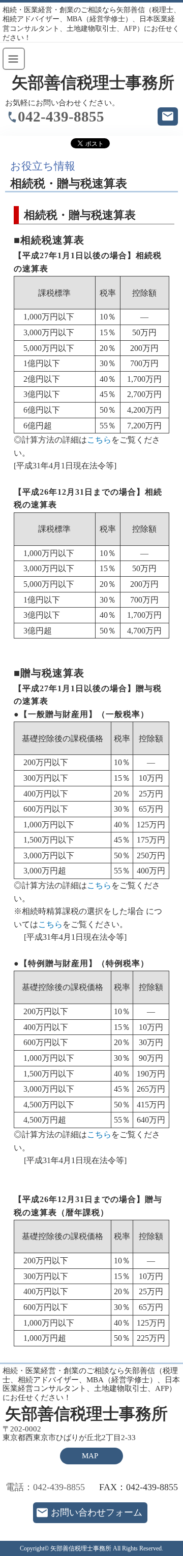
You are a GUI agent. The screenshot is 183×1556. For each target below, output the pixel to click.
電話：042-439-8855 (45, 1487)
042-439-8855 (61, 116)
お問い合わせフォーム (96, 1512)
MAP (90, 1456)
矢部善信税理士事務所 (93, 83)
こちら (99, 439)
